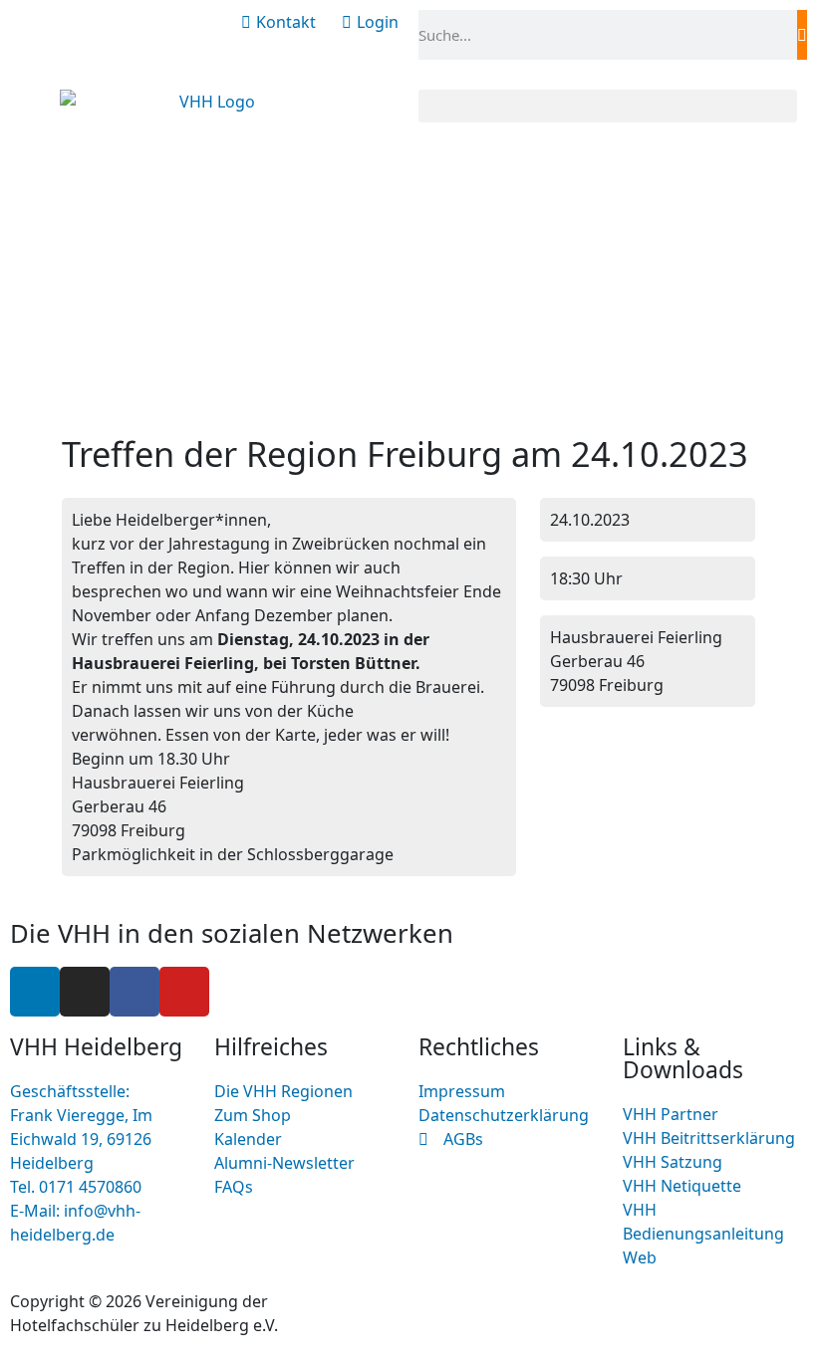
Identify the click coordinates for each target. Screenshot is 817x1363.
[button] (607, 106)
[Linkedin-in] (35, 992)
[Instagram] (85, 992)
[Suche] (802, 35)
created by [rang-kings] (506, 1301)
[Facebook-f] (134, 992)
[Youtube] (184, 992)
